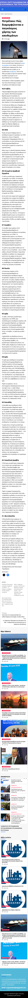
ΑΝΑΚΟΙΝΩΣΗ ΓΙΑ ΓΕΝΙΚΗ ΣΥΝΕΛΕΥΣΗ (11, 910)
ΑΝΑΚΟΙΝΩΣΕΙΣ (5, 855)
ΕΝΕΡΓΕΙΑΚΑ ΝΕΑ (6, 18)
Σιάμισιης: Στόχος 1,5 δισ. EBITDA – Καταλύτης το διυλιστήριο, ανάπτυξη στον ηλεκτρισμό (13, 686)
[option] (14, 779)
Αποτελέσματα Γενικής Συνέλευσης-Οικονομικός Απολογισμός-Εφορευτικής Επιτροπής (12, 861)
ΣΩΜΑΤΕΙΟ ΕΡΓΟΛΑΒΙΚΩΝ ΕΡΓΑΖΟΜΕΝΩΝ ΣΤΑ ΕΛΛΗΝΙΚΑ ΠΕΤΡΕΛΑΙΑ (11, 828)
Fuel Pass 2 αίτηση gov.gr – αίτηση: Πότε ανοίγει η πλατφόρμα (18, 807)
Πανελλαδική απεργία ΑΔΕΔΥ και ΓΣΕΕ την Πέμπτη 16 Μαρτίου (18, 791)
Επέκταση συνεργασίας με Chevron (11, 769)
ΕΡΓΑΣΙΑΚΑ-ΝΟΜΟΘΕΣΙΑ (16, 787)
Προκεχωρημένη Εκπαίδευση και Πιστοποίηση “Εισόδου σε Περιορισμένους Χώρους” (13, 742)
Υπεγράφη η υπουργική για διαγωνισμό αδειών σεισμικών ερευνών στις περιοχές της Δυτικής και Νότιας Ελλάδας (14, 714)
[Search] (25, 9)
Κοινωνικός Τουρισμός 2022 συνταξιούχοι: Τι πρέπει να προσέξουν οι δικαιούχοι (18, 799)
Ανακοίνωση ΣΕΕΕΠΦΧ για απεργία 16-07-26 (12, 886)
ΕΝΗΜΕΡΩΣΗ (14, 785)
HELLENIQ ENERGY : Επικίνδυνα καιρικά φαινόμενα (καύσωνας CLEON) (16, 780)
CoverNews (10, 995)
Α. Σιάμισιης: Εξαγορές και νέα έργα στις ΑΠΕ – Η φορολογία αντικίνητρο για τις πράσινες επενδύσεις (14, 621)
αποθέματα (12, 71)
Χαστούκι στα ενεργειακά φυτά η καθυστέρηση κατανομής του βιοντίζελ (13, 615)
